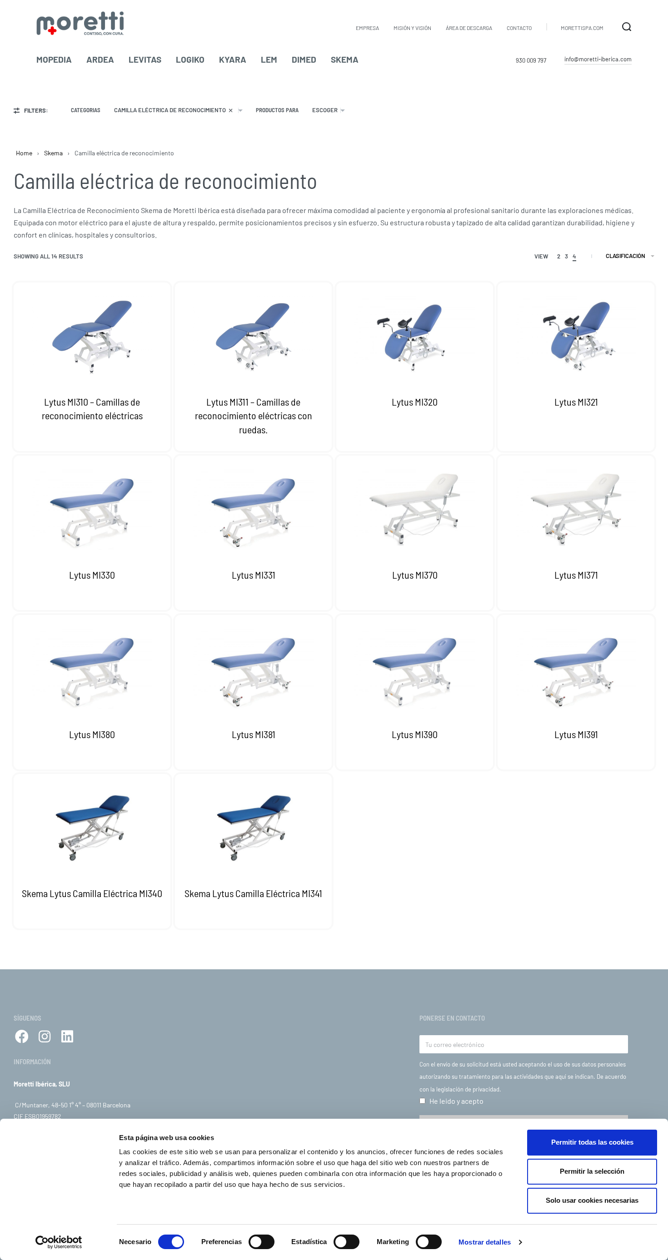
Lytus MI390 (415, 733)
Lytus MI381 (253, 733)
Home (24, 153)
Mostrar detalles (485, 1242)
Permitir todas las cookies (592, 1142)
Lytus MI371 (576, 574)
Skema (53, 153)
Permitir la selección (592, 1171)
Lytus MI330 (92, 574)
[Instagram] (44, 1036)
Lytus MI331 (253, 574)
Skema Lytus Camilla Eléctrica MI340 (92, 893)
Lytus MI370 (415, 574)
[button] (598, 59)
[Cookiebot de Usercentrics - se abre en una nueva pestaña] (59, 1242)
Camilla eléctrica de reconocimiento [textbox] (173, 109)
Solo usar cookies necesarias (592, 1200)
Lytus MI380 (92, 733)
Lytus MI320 (415, 401)
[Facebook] (22, 1036)
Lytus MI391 (576, 733)
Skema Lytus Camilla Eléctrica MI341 (253, 893)
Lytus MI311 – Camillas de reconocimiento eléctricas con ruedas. (253, 416)
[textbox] (325, 110)
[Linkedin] (67, 1036)
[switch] (261, 1242)
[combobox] (178, 110)
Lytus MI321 (576, 401)
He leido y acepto (456, 1100)
